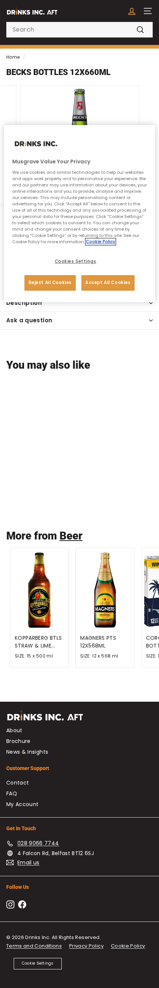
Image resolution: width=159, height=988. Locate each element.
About (14, 730)
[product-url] (39, 418)
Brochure (18, 741)
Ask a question (29, 320)
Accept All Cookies (108, 283)
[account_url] (132, 11)
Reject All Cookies (50, 283)
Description (24, 303)
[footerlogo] (79, 719)
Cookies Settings (76, 261)
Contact (17, 782)
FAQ (11, 793)
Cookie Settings (38, 963)
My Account (22, 804)
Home (13, 57)
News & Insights (27, 752)
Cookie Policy (128, 945)
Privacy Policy (86, 945)
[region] (79, 213)
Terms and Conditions (34, 945)
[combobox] (79, 30)
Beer (71, 536)
